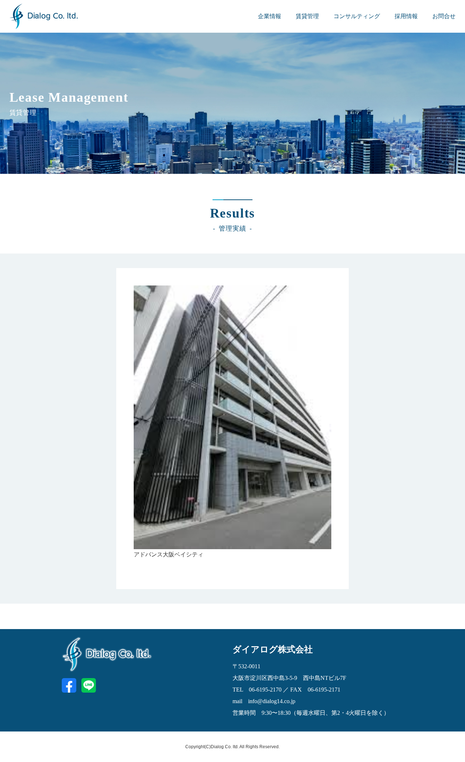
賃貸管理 (307, 16)
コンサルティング (356, 16)
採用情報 (406, 16)
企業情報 (269, 16)
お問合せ (444, 16)
